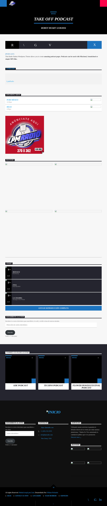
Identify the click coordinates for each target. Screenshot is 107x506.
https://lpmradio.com (47, 427)
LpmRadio (10, 69)
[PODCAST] (9, 54)
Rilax (9, 107)
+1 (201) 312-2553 (46, 431)
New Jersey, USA (46, 438)
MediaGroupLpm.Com (26, 492)
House (53, 14)
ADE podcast (20, 385)
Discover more (75, 437)
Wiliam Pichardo (52, 492)
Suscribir (10, 332)
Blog (9, 496)
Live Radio (37, 496)
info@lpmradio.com (47, 435)
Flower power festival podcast (86, 386)
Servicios (64, 496)
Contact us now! (22, 496)
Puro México (12, 100)
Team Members (51, 496)
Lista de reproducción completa (53, 308)
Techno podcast (53, 385)
